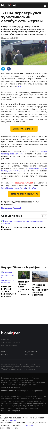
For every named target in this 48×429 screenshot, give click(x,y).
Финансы (29, 354)
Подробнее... (13, 420)
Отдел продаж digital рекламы (30, 390)
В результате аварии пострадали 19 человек (24, 169)
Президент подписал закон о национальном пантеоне (23, 228)
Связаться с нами (8, 380)
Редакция (35, 378)
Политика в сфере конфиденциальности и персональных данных (20, 385)
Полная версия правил (10, 410)
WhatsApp (32, 188)
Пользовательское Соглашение (32, 382)
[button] (42, 215)
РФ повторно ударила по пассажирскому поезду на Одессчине (40, 289)
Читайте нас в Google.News (24, 193)
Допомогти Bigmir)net (24, 128)
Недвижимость (31, 351)
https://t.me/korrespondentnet (13, 188)
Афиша (4, 351)
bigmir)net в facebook (11, 208)
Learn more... (29, 425)
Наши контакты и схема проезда (15, 378)
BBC (20, 86)
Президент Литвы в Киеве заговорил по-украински (24, 288)
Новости (4, 354)
